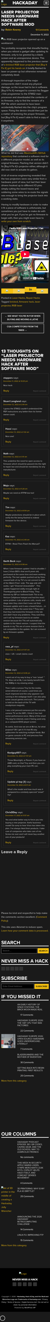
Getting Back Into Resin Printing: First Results (30, 1069)
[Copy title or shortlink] (17, 34)
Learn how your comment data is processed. (24, 930)
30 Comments (27, 1062)
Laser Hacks (18, 298)
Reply (6, 390)
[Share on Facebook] (2, 34)
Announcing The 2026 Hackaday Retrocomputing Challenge (29, 1220)
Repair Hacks (33, 298)
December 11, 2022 (40, 34)
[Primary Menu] (46, 3)
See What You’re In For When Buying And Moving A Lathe (22, 318)
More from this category (14, 1080)
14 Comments (26, 1229)
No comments (27, 1157)
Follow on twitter (8, 969)
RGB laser (17, 305)
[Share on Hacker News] (10, 34)
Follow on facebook (3, 969)
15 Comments (26, 1240)
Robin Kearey (13, 29)
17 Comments (26, 1015)
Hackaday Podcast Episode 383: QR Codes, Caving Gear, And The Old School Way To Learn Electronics (29, 1147)
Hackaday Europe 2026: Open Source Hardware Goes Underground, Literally (30, 1040)
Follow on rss (17, 969)
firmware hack (26, 301)
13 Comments (42, 29)
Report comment (39, 391)
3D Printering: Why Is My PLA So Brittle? (30, 1190)
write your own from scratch (16, 221)
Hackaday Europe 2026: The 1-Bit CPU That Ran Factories (30, 1023)
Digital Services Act (29, 1302)
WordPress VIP (30, 1308)
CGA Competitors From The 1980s (22, 328)
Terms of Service (14, 1302)
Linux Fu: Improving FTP (30, 1235)
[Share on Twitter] (6, 34)
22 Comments (27, 1030)
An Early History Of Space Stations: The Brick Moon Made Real (30, 1007)
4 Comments (26, 1183)
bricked (14, 301)
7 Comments (26, 1049)
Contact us (21, 969)
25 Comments (27, 1075)
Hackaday (25, 3)
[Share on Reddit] (13, 34)
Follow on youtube (12, 969)
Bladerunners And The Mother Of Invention (30, 1056)
